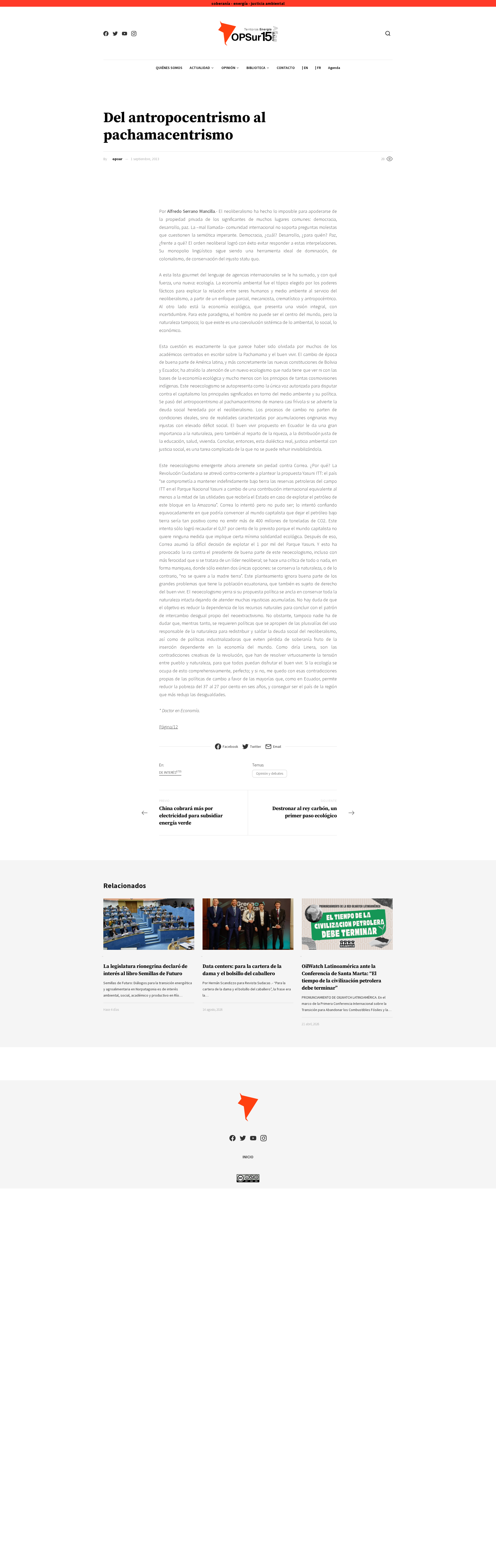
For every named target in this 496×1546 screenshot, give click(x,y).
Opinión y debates (269, 773)
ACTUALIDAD (200, 67)
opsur (117, 159)
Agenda (334, 67)
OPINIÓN (228, 67)
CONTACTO (286, 67)
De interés (170, 772)
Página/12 (168, 727)
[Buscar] (388, 33)
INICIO (248, 1156)
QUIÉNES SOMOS (169, 67)
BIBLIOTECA (255, 67)
